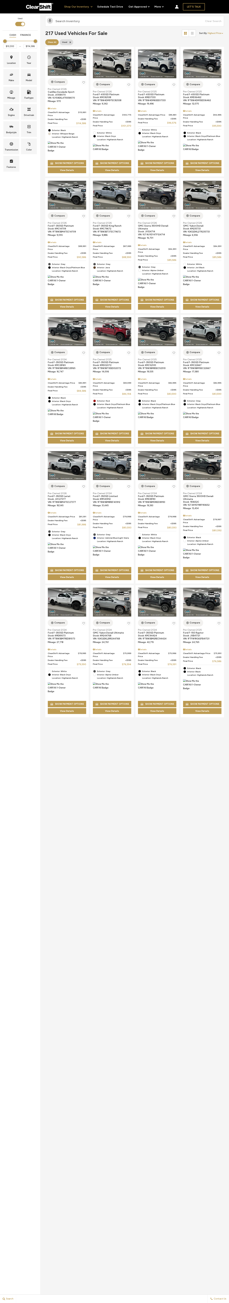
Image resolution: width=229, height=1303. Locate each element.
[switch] (20, 21)
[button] (11, 60)
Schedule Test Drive (110, 6)
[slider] (5, 41)
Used (20, 18)
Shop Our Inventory (77, 6)
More (157, 7)
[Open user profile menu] (177, 6)
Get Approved (137, 6)
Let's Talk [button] (194, 6)
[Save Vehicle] (83, 82)
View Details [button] (67, 170)
